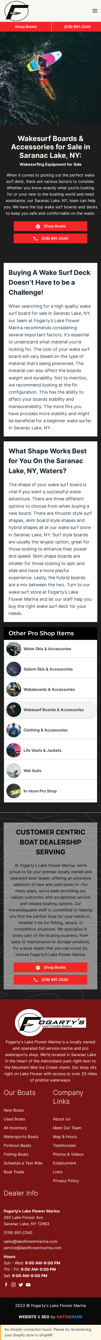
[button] (94, 10)
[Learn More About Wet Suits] (50, 770)
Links (58, 1171)
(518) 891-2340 (18, 1232)
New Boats (14, 1110)
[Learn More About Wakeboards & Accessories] (50, 689)
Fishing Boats (16, 1154)
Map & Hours (65, 1136)
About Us (61, 1119)
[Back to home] (18, 11)
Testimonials (64, 1145)
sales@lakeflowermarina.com (31, 1241)
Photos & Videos (68, 1154)
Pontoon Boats (17, 1145)
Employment (64, 1163)
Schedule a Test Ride (23, 1163)
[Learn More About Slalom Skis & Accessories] (50, 669)
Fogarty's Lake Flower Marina (32, 1211)
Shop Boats (54, 226)
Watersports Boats (21, 1136)
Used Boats (14, 1119)
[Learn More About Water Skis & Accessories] (50, 649)
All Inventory (15, 1127)
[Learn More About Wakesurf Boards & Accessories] (50, 709)
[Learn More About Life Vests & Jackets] (50, 750)
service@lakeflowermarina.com (33, 1247)
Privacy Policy (66, 1180)
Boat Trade (14, 1171)
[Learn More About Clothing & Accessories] (50, 730)
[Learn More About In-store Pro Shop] (50, 791)
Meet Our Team (67, 1127)
